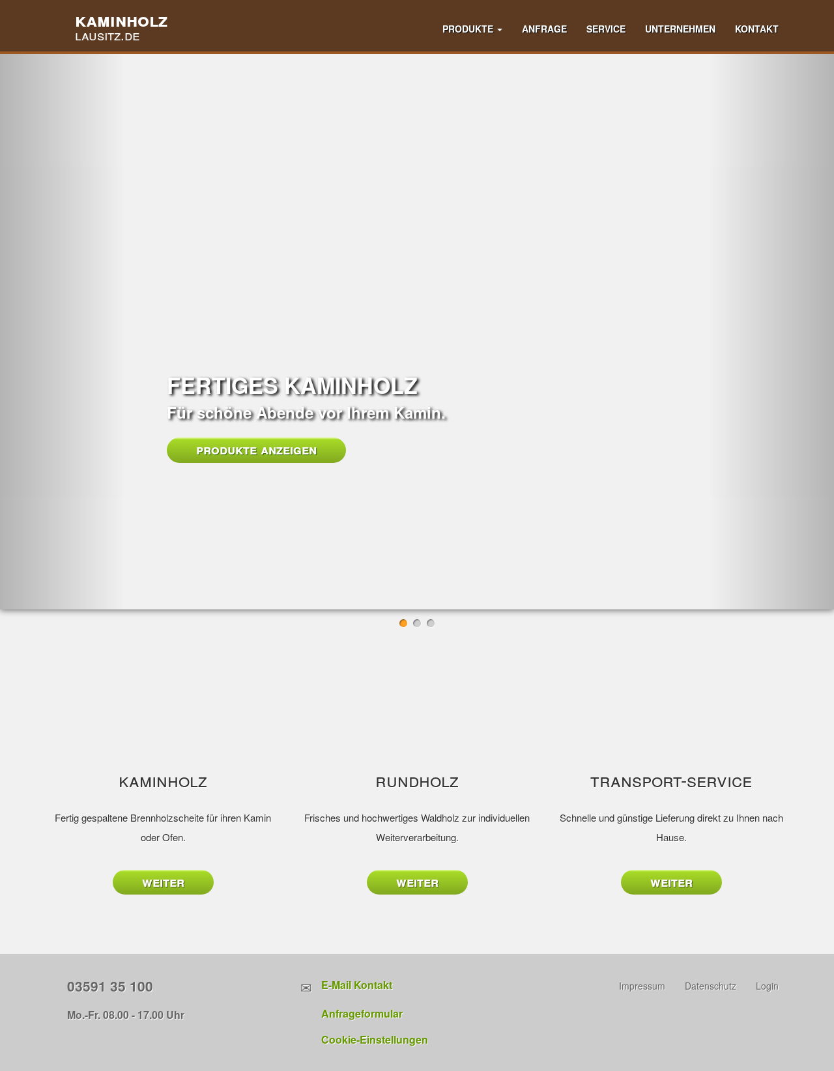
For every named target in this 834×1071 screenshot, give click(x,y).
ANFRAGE (544, 28)
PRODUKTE (469, 28)
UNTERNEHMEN (680, 28)
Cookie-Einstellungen (374, 1039)
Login (767, 985)
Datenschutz (710, 985)
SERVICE (606, 28)
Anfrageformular (362, 1013)
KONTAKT (757, 28)
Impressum (642, 985)
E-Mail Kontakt (356, 984)
